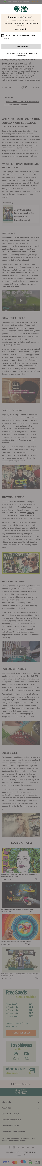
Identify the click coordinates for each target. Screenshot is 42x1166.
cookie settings (19, 35)
